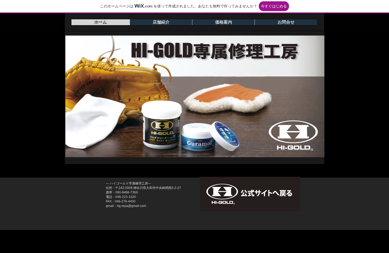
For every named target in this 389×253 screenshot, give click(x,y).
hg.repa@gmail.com (131, 206)
